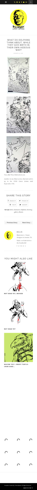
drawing (29, 210)
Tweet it (25, 200)
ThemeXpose (18, 485)
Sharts (21, 212)
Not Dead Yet (10, 329)
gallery (16, 212)
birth (11, 210)
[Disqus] (18, 400)
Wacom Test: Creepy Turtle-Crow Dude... (16, 365)
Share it (13, 200)
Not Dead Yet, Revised (13, 293)
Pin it (14, 204)
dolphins (23, 210)
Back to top (28, 488)
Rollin (19, 232)
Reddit (24, 204)
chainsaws (16, 210)
